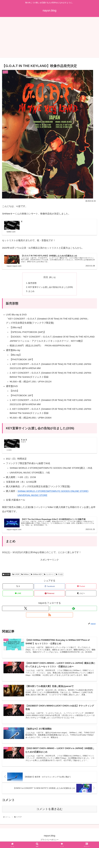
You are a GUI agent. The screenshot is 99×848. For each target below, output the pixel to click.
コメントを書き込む (49, 809)
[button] (81, 593)
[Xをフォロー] (25, 608)
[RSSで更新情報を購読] (49, 614)
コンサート (50, 574)
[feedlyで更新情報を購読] (73, 608)
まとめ (31, 291)
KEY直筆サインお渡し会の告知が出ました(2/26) (50, 287)
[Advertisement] (49, 38)
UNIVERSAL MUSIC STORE (32, 495)
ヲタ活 (60, 574)
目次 (45, 277)
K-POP (7, 574)
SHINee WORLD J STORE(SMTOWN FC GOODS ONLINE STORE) (53, 491)
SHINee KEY (37, 574)
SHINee (26, 574)
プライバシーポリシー (49, 840)
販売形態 (32, 283)
